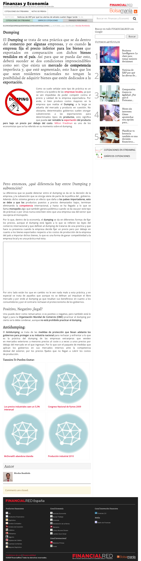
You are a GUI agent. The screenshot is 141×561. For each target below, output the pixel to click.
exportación (70, 120)
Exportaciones (28, 25)
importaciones (42, 25)
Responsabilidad (29, 555)
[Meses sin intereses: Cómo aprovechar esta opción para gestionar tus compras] (109, 113)
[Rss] (135, 11)
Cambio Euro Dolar (59, 534)
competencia (80, 65)
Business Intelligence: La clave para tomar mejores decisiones (130, 56)
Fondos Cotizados (14, 523)
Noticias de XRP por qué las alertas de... (129, 72)
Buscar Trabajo (57, 517)
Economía (7, 25)
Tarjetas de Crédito (15, 540)
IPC (9, 513)
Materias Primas (58, 543)
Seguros (11, 537)
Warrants (55, 527)
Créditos (11, 530)
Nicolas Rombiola (82, 25)
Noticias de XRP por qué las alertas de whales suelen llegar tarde (47, 17)
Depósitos (12, 520)
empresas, (55, 44)
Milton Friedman (63, 123)
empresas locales (73, 91)
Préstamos (12, 534)
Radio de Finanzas (103, 522)
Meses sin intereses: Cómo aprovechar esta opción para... (128, 115)
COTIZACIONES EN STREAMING (17, 11)
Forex (54, 546)
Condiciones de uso (13, 555)
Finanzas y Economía (25, 3)
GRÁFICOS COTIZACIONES (48, 20)
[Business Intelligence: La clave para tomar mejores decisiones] (109, 54)
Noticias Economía (59, 513)
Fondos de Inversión (15, 527)
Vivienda (55, 520)
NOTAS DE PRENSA (39, 11)
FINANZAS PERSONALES (78, 20)
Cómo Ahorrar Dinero (60, 530)
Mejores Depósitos (15, 547)
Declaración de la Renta (61, 524)
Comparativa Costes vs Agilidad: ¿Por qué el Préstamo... (129, 94)
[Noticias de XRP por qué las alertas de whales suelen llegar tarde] (109, 74)
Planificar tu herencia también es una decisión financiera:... (130, 136)
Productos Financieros (16, 517)
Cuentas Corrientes (15, 544)
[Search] (134, 18)
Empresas (16, 25)
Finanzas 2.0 (101, 513)
